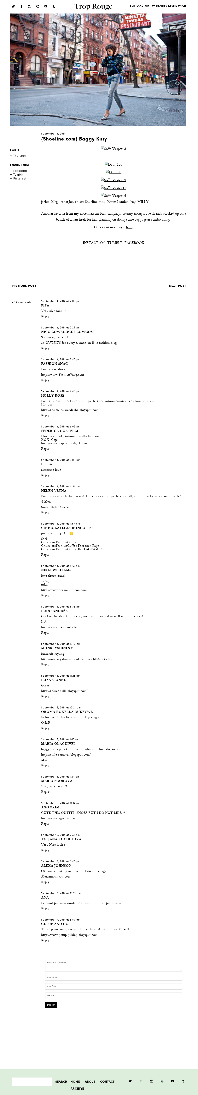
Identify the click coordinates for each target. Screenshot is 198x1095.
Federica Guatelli (59, 431)
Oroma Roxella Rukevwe (67, 712)
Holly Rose (52, 396)
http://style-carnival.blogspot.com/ (66, 755)
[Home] (93, 7)
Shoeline (91, 202)
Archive (77, 1089)
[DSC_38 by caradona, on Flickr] (113, 172)
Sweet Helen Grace (55, 507)
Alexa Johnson (56, 866)
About (90, 1082)
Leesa (46, 464)
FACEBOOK (134, 243)
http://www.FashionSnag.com (62, 375)
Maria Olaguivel (58, 744)
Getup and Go (55, 924)
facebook (20, 171)
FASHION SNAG (54, 364)
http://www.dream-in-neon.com (64, 590)
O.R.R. (46, 723)
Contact (107, 1082)
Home (75, 1082)
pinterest (19, 178)
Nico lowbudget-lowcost (68, 332)
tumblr (18, 175)
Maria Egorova (57, 781)
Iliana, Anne (53, 680)
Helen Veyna (54, 491)
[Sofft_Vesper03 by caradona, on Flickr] (113, 149)
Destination (177, 6)
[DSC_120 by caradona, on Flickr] (113, 165)
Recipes (161, 6)
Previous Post (24, 286)
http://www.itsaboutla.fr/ (59, 627)
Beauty (150, 6)
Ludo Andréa (54, 611)
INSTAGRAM (94, 243)
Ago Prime (51, 808)
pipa (45, 306)
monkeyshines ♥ (57, 648)
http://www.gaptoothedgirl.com (64, 443)
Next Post (177, 286)
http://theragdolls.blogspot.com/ (64, 691)
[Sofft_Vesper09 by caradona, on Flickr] (113, 180)
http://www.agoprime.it (58, 818)
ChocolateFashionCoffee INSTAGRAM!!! (71, 549)
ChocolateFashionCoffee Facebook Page (70, 546)
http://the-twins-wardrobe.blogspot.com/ (70, 410)
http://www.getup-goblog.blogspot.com (69, 935)
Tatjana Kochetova (61, 839)
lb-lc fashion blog (104, 343)
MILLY (142, 202)
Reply (45, 316)
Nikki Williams (56, 570)
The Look (136, 6)
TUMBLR (115, 243)
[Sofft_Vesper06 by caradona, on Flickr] (113, 196)
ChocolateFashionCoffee (67, 528)
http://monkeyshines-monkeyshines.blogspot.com (76, 659)
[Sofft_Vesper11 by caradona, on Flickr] (113, 188)
